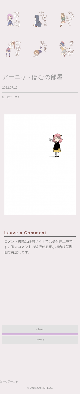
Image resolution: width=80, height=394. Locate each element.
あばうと (40, 19)
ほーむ (13, 19)
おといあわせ (67, 19)
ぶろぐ (40, 49)
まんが (67, 49)
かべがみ (13, 49)
